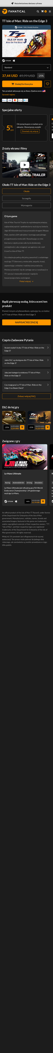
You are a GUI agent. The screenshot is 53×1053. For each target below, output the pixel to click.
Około (26, 191)
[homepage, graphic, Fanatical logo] (13, 11)
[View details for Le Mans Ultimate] (24, 457)
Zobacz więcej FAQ (26, 396)
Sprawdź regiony (8, 94)
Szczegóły (26, 198)
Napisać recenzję (26, 322)
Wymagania (26, 205)
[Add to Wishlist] (47, 84)
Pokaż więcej (25, 281)
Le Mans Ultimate (12, 473)
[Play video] (24, 165)
